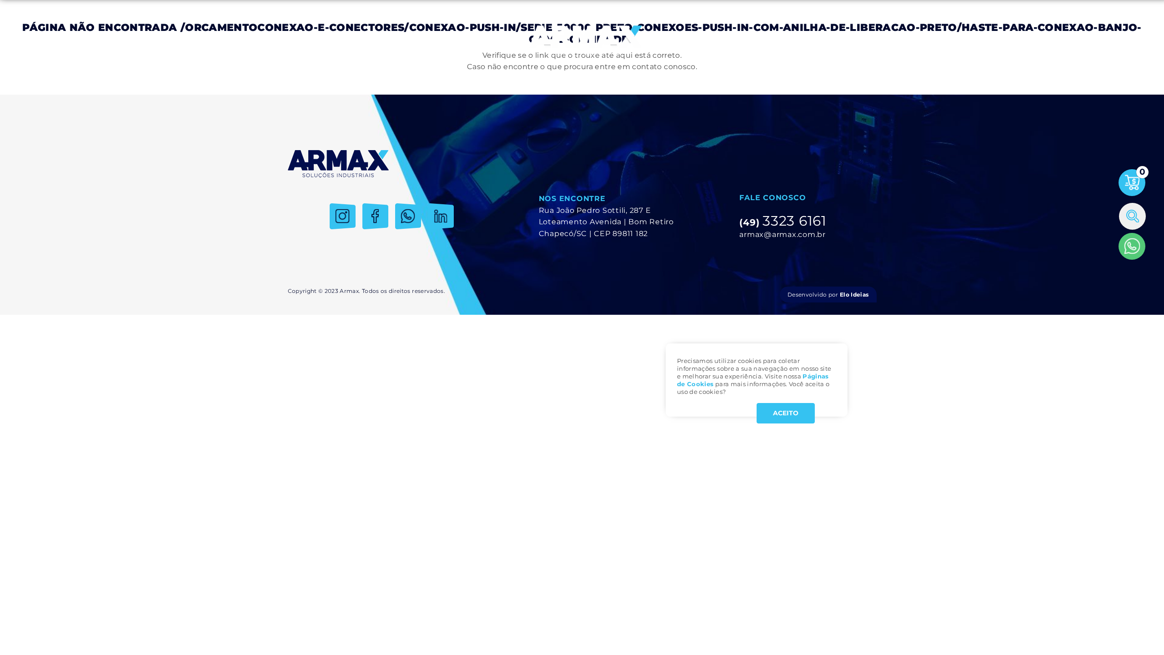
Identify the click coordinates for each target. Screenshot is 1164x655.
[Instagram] (343, 216)
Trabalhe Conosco (799, 40)
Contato (856, 40)
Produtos (385, 40)
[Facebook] (375, 216)
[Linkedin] (441, 216)
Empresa (342, 40)
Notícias (743, 40)
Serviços (428, 40)
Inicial (304, 40)
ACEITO (785, 413)
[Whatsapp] (1132, 246)
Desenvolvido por (828, 294)
